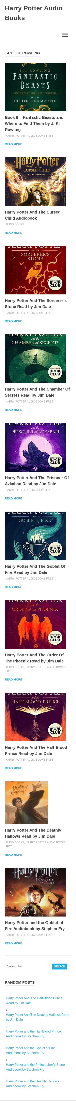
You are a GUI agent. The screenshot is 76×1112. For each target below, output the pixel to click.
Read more (13, 144)
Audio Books (14, 224)
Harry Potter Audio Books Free (29, 135)
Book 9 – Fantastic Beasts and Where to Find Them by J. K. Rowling (34, 123)
